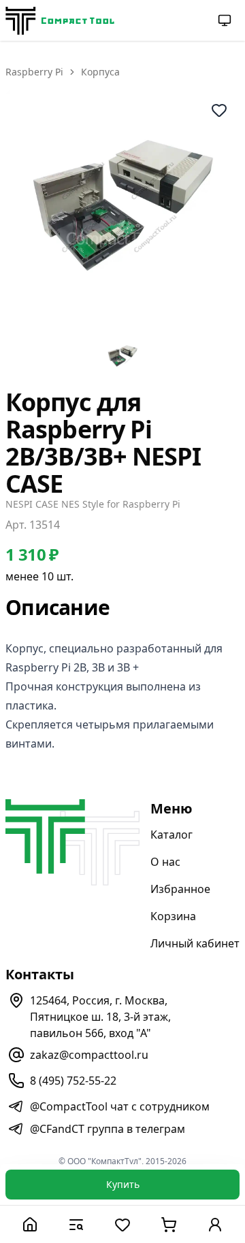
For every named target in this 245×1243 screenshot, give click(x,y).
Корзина (173, 916)
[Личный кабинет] (215, 1224)
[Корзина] (169, 1224)
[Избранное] (122, 1224)
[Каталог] (76, 1224)
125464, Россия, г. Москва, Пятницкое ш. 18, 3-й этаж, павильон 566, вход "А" (100, 1016)
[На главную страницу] (59, 21)
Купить (123, 1184)
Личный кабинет (195, 943)
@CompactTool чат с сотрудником (120, 1106)
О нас (165, 861)
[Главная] (30, 1224)
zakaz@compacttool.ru (89, 1054)
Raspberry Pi (34, 71)
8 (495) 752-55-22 (73, 1080)
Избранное (180, 888)
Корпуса (100, 71)
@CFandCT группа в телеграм (107, 1128)
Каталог (171, 834)
